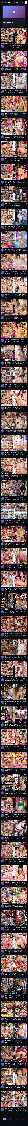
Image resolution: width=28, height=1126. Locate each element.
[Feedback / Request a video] (16, 2)
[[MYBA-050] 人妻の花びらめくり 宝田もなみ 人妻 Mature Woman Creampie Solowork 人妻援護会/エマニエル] (13, 347)
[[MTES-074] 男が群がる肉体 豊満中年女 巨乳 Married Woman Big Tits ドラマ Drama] (13, 768)
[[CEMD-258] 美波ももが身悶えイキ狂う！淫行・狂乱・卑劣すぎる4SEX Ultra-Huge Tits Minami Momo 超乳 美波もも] (13, 170)
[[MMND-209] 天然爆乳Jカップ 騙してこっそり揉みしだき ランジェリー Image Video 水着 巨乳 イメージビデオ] (13, 458)
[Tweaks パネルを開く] (22, 2)
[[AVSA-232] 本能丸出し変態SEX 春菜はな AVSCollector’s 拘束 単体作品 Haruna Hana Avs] (13, 38)
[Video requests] (13, 2)
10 (17, 1095)
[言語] (9, 2)
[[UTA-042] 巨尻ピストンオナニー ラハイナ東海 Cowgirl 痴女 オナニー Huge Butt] (13, 945)
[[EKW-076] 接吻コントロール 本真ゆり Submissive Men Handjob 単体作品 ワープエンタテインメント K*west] (13, 1056)
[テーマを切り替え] (19, 2)
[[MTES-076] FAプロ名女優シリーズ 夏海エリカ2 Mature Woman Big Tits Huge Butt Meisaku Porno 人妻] (13, 679)
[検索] (5, 2)
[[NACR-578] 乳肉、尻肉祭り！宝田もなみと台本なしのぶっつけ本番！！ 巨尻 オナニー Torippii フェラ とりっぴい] (13, 392)
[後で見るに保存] (24, 29)
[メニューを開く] (2, 2)
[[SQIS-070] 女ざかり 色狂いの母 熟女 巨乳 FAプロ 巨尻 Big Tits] (13, 591)
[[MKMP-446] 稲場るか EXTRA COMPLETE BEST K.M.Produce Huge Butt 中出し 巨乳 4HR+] (13, 856)
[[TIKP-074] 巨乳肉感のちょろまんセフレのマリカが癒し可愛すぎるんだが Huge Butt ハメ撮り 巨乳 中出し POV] (13, 259)
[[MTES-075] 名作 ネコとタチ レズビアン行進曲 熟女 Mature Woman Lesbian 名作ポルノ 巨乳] (13, 701)
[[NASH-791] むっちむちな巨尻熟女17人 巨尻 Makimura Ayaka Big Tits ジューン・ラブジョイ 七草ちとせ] (13, 148)
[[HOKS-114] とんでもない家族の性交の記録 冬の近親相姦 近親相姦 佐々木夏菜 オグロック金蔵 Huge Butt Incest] (13, 901)
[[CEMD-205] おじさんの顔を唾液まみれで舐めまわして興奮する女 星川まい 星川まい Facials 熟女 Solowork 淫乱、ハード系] (13, 524)
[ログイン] (25, 2)
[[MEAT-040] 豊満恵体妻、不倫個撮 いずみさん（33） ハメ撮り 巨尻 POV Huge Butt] (13, 790)
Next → (22, 1095)
